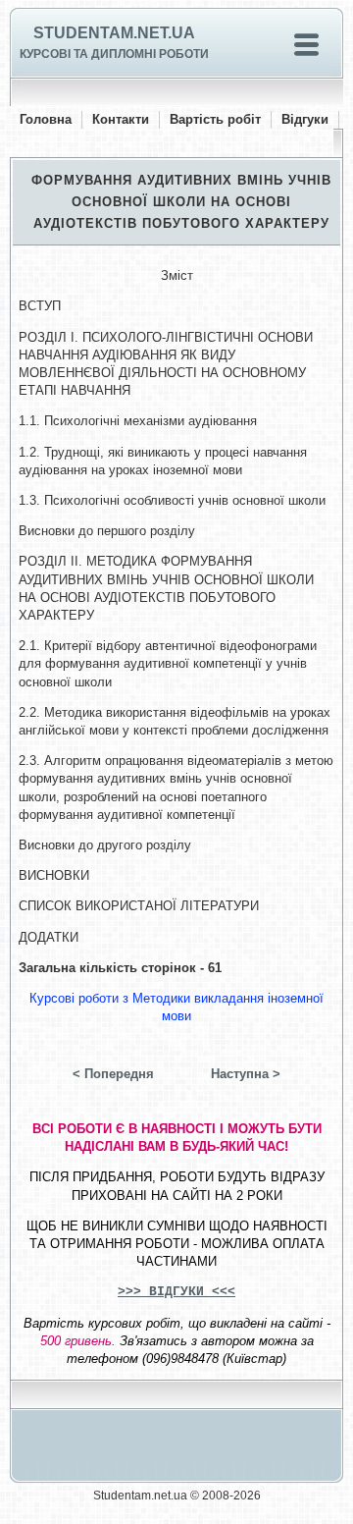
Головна (46, 119)
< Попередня (113, 1073)
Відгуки (304, 119)
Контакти (120, 119)
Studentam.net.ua (114, 33)
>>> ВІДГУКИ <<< (176, 1291)
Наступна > (245, 1073)
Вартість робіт (215, 119)
